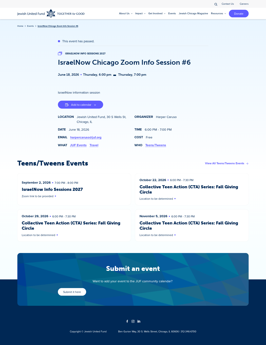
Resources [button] (217, 13)
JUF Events (78, 145)
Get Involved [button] (155, 13)
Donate (238, 14)
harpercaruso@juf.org (86, 137)
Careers (244, 4)
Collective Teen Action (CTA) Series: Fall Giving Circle (189, 189)
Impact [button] (139, 13)
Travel (94, 145)
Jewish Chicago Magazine (193, 13)
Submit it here (72, 292)
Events (172, 13)
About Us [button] (124, 13)
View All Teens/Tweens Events (224, 163)
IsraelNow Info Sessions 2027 (85, 53)
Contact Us (228, 4)
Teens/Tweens (155, 145)
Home (20, 25)
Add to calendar (81, 105)
